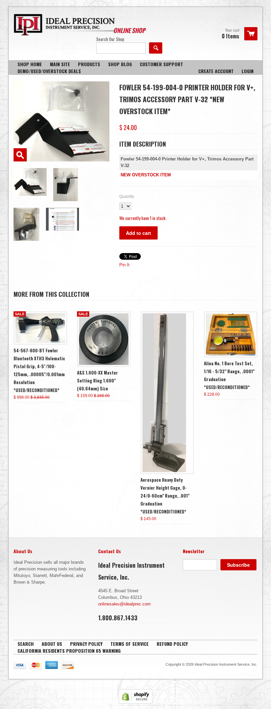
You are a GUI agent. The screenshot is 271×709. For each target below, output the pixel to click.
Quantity (126, 196)
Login (247, 70)
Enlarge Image (20, 154)
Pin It (124, 264)
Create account (216, 70)
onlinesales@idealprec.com (124, 603)
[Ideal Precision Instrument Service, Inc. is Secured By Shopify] (135, 702)
